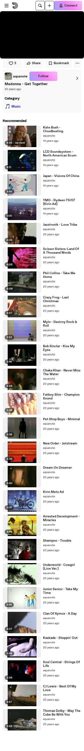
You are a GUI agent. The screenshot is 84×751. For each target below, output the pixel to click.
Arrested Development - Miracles (61, 518)
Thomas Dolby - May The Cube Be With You (61, 712)
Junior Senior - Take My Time (60, 591)
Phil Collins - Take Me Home (59, 275)
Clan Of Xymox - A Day (60, 614)
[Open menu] (6, 5)
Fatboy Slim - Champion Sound (61, 396)
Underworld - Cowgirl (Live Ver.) (59, 567)
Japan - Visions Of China (61, 176)
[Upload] (49, 5)
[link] (16, 76)
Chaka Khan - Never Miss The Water (61, 372)
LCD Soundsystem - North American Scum (60, 153)
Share (36, 63)
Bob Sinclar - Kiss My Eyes (59, 348)
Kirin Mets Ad (53, 492)
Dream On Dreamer (57, 468)
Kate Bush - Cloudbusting (53, 129)
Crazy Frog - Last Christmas (56, 299)
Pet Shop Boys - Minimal (61, 419)
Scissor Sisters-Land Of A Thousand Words (61, 251)
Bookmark (61, 63)
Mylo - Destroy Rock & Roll (60, 324)
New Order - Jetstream (60, 443)
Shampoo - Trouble (57, 541)
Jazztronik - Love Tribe (60, 225)
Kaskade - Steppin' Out (60, 638)
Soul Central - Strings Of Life (61, 664)
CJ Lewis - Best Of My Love (59, 688)
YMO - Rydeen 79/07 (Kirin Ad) (59, 202)
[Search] (40, 5)
